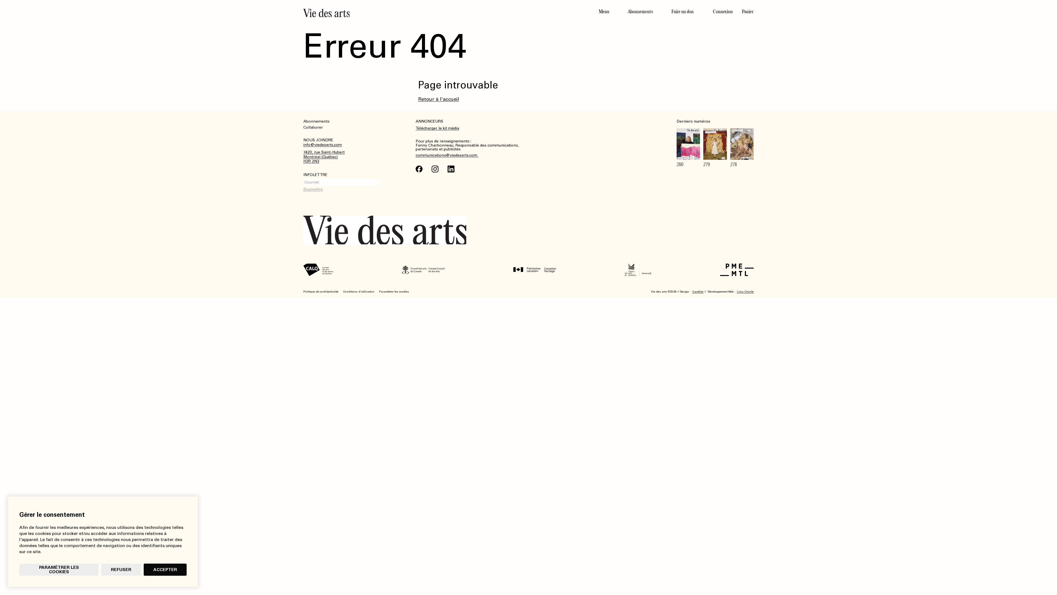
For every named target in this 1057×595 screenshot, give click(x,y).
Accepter (165, 569)
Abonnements (640, 11)
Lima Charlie (745, 291)
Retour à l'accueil (438, 99)
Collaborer (313, 127)
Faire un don (682, 11)
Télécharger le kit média (437, 128)
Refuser (121, 569)
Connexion (723, 11)
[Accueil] (413, 13)
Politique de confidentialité (320, 291)
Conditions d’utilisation (358, 291)
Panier (747, 11)
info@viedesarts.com (322, 145)
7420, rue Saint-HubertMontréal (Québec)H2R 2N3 (324, 157)
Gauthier (698, 291)
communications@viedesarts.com (447, 155)
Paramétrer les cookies (59, 569)
